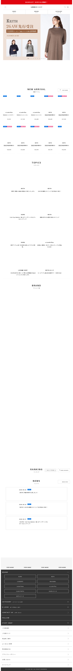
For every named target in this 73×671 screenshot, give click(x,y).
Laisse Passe (20, 608)
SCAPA (20, 598)
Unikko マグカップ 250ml (37, 486)
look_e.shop (38, 562)
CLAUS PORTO (20, 612)
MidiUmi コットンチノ (36, 115)
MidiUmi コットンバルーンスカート (25, 115)
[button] (68, 37)
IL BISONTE (20, 603)
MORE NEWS (65, 503)
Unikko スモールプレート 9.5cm (52, 486)
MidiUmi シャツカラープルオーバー (11, 115)
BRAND (36, 12)
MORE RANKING (64, 470)
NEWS (14, 12)
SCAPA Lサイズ (53, 612)
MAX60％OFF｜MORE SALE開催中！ (36, 2)
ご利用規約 (5, 649)
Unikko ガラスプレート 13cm (10, 486)
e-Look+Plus (52, 608)
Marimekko (53, 603)
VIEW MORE (65, 90)
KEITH (52, 598)
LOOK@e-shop (36, 7)
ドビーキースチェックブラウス (24, 486)
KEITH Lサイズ (20, 617)
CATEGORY (58, 12)
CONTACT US (12, 634)
